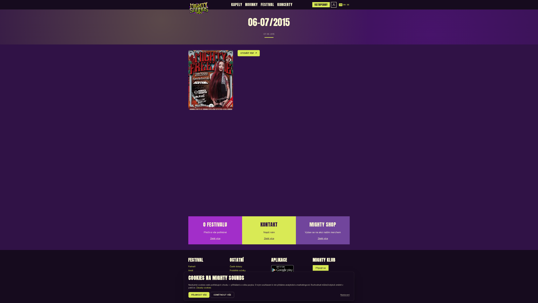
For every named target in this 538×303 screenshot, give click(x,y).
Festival (267, 4)
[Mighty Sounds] (198, 8)
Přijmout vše (199, 295)
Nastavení (345, 295)
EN (344, 5)
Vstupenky (321, 5)
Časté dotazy (236, 266)
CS (340, 5)
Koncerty (284, 4)
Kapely (236, 4)
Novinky (251, 4)
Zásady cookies (203, 287)
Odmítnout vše (222, 295)
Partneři (191, 266)
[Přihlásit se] (334, 5)
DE (348, 5)
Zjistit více (215, 238)
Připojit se (321, 268)
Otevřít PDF (248, 53)
